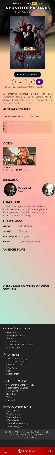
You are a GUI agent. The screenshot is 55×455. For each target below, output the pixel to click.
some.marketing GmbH (30, 432)
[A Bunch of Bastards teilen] (31, 82)
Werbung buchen (14, 417)
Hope (9, 370)
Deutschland (14, 117)
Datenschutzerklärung (27, 437)
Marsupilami (12, 332)
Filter (36, 117)
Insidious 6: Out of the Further (19, 344)
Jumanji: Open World (15, 361)
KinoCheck (10, 432)
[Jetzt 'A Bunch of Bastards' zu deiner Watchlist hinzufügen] (39, 82)
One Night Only (13, 347)
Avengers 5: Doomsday (16, 358)
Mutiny (9, 338)
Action (22, 226)
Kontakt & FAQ (12, 411)
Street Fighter (12, 374)
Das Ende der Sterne (15, 335)
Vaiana (9, 397)
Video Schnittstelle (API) (17, 423)
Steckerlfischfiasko (14, 364)
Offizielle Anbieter (16, 109)
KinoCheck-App (13, 414)
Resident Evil (12, 341)
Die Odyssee (12, 394)
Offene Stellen (12, 420)
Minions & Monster (15, 391)
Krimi (29, 226)
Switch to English (14, 426)
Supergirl (10, 400)
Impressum (39, 434)
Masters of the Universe (17, 388)
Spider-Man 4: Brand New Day (20, 385)
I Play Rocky (11, 367)
